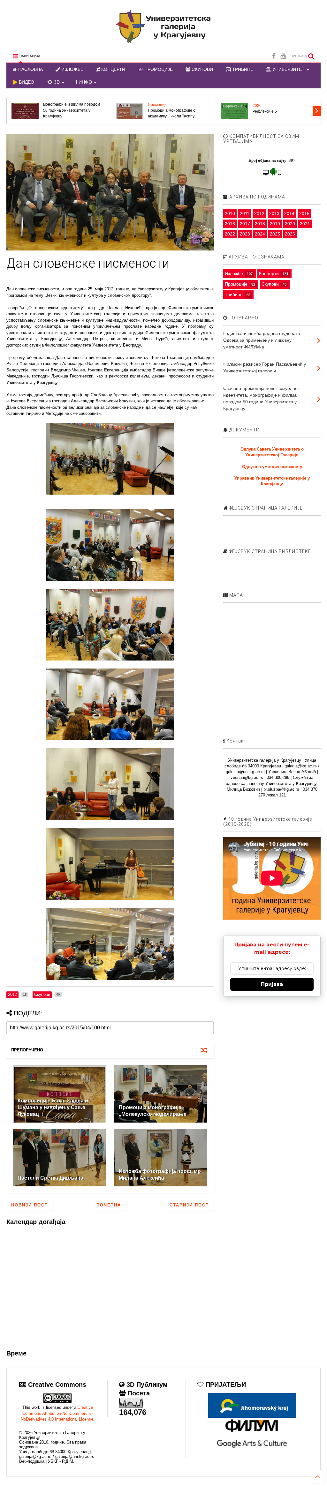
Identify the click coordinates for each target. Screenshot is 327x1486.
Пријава (272, 984)
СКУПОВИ (201, 69)
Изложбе (234, 273)
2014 (289, 213)
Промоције (158, 104)
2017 (245, 223)
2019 (275, 223)
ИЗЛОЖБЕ (71, 69)
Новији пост (29, 1205)
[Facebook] (274, 56)
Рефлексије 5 (265, 111)
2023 (245, 233)
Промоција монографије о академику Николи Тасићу (171, 113)
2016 (230, 223)
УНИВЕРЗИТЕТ (288, 69)
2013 (274, 213)
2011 (244, 213)
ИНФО (84, 82)
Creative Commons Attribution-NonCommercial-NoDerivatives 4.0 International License (57, 1413)
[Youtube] (283, 56)
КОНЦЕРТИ (112, 69)
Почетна (108, 1205)
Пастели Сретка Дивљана (50, 1178)
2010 (230, 213)
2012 (259, 213)
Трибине (234, 294)
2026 (257, 105)
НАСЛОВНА (30, 69)
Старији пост (189, 1205)
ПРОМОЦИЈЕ (158, 69)
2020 (290, 223)
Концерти (269, 273)
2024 (260, 233)
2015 (304, 213)
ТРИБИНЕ (242, 69)
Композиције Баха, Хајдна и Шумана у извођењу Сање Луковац (53, 1107)
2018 (260, 223)
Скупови (270, 284)
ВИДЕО (26, 82)
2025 (275, 233)
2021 (305, 223)
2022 (230, 233)
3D (56, 82)
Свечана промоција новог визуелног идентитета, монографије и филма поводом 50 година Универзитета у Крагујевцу (71, 104)
